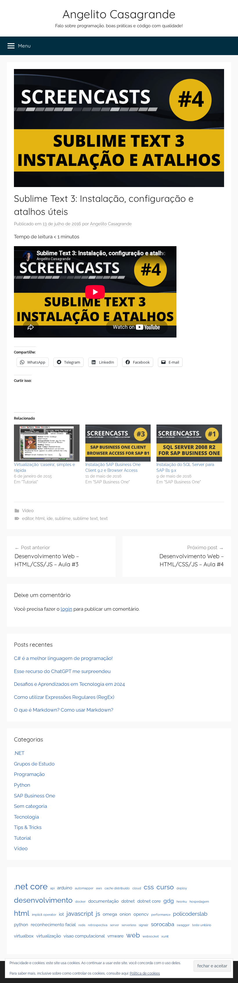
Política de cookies (145, 973)
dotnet (128, 901)
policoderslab (190, 914)
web (133, 935)
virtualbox (24, 936)
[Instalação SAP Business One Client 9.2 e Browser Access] (118, 443)
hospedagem (199, 901)
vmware (115, 936)
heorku (181, 901)
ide (50, 518)
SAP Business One (34, 796)
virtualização (48, 936)
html (40, 518)
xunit (165, 936)
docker (80, 901)
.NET (19, 753)
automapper (84, 888)
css (149, 887)
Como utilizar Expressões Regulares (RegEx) (64, 697)
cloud (136, 888)
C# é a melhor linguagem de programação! (63, 658)
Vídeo (28, 510)
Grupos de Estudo (34, 764)
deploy (181, 888)
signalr (143, 925)
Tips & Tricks (28, 827)
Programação (29, 774)
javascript (79, 913)
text (104, 518)
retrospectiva (97, 925)
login (66, 609)
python (21, 924)
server (114, 925)
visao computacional (84, 936)
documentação (103, 901)
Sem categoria (30, 806)
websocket (151, 936)
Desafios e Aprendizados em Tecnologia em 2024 (69, 684)
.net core (31, 886)
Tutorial (22, 838)
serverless (129, 925)
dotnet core (149, 901)
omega (110, 914)
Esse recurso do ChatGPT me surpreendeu (62, 671)
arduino (64, 887)
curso (165, 887)
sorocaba (162, 924)
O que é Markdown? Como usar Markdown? (63, 710)
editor (27, 518)
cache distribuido (117, 888)
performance (160, 914)
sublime (63, 518)
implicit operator (44, 914)
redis (81, 925)
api (52, 888)
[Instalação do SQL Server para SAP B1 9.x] (189, 443)
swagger (183, 925)
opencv (141, 914)
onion (125, 914)
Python (22, 785)
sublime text (85, 518)
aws (99, 888)
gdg (168, 900)
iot (61, 914)
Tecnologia (26, 817)
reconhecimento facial (53, 924)
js (98, 913)
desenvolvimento (43, 900)
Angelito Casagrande (119, 14)
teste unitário (201, 925)
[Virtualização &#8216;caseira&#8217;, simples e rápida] (47, 443)
